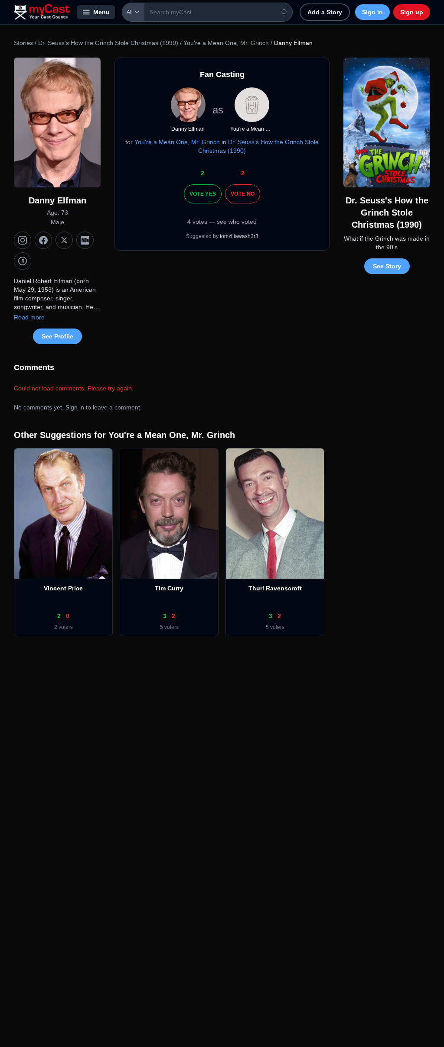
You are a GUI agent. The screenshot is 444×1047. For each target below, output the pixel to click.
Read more (29, 317)
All (130, 12)
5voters (169, 627)
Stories (23, 42)
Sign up (411, 12)
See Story (387, 266)
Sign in (372, 12)
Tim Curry (169, 588)
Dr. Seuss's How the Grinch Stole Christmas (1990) (108, 42)
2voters (63, 627)
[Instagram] (22, 240)
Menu (101, 12)
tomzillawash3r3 (239, 236)
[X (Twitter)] (64, 240)
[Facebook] (43, 240)
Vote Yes (202, 194)
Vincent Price (63, 588)
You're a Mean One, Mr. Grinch (226, 42)
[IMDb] (85, 240)
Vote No (243, 194)
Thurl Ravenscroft (275, 588)
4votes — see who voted (222, 221)
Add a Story (324, 12)
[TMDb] (22, 261)
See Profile (57, 336)
